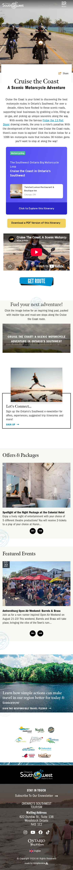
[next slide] (40, 531)
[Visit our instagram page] (25, 832)
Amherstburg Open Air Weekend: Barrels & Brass (31, 611)
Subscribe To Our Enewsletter (34, 796)
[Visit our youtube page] (33, 832)
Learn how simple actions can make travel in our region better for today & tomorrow (33, 697)
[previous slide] (33, 531)
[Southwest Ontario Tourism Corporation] (13, 5)
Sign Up (11, 424)
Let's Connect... (18, 406)
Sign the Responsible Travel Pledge (25, 708)
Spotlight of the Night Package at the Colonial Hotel (33, 512)
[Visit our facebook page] (41, 832)
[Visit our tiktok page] (48, 832)
